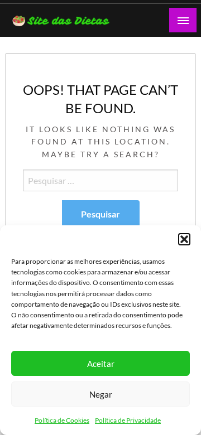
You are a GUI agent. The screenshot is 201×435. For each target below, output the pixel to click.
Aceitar (100, 364)
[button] (184, 239)
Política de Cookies (62, 420)
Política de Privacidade (128, 420)
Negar (100, 394)
